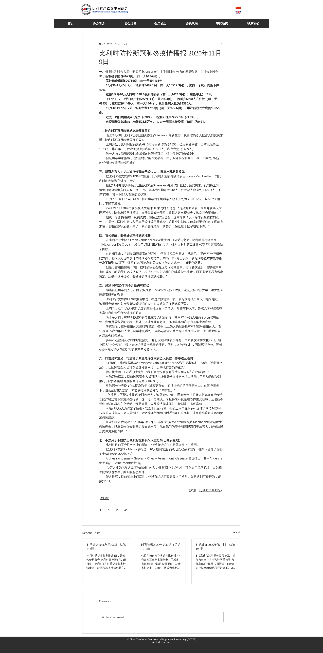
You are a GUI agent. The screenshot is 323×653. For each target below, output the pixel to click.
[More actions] (222, 44)
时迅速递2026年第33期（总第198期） (106, 547)
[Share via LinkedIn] (117, 509)
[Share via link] (125, 509)
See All (236, 532)
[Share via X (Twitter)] (109, 509)
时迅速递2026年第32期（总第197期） (161, 547)
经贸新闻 (104, 498)
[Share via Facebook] (100, 509)
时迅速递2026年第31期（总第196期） (215, 547)
